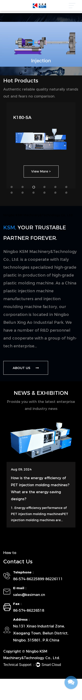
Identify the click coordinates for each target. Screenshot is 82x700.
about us (22, 368)
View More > (41, 171)
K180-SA (22, 117)
